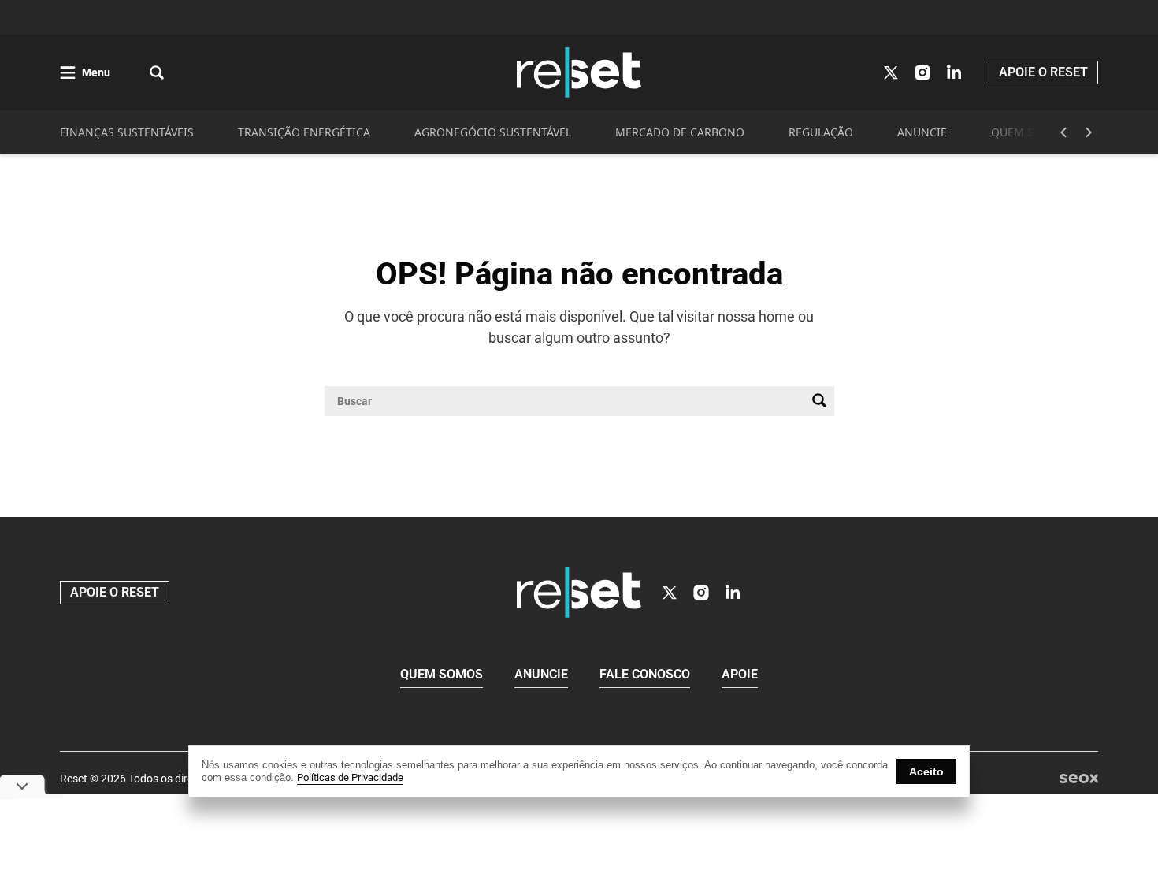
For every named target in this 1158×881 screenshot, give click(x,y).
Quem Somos (441, 674)
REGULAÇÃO (821, 132)
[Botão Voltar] (1063, 132)
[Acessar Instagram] (922, 72)
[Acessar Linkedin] (954, 72)
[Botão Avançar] (1088, 132)
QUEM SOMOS (1029, 132)
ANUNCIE (922, 132)
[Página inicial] (579, 592)
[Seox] (1079, 778)
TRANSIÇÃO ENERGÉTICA (304, 132)
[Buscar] (819, 401)
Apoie (740, 674)
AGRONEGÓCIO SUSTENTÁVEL (492, 132)
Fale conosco (644, 674)
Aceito (926, 771)
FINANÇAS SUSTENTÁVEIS (127, 132)
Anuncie (541, 674)
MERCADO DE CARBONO (679, 132)
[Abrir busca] (156, 72)
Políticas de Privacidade (350, 777)
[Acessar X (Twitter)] (890, 72)
